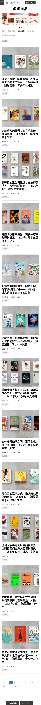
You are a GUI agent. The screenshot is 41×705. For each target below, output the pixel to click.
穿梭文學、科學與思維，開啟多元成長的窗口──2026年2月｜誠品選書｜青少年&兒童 (20, 341)
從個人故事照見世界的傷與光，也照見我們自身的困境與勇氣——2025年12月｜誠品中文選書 (20, 548)
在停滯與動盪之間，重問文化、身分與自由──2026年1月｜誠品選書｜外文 (20, 445)
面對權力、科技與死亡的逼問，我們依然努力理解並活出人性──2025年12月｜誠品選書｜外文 (20, 602)
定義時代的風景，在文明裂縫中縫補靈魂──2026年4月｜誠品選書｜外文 (20, 134)
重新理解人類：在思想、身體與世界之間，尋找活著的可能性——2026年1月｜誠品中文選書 (20, 393)
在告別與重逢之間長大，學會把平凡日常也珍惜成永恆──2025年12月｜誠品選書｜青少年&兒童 (20, 657)
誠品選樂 (31, 31)
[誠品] (13, 2)
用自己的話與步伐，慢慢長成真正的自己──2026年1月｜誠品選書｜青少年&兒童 (20, 496)
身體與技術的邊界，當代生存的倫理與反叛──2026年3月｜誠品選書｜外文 (20, 237)
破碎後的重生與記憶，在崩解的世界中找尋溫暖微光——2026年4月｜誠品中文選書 (20, 185)
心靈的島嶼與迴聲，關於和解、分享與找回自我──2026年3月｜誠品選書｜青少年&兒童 (20, 289)
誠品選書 (21, 31)
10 (4, 686)
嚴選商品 (11, 31)
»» (16, 686)
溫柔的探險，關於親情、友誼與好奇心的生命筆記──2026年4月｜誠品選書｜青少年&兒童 (20, 82)
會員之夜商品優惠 (8, 35)
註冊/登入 (30, 3)
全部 (3, 31)
